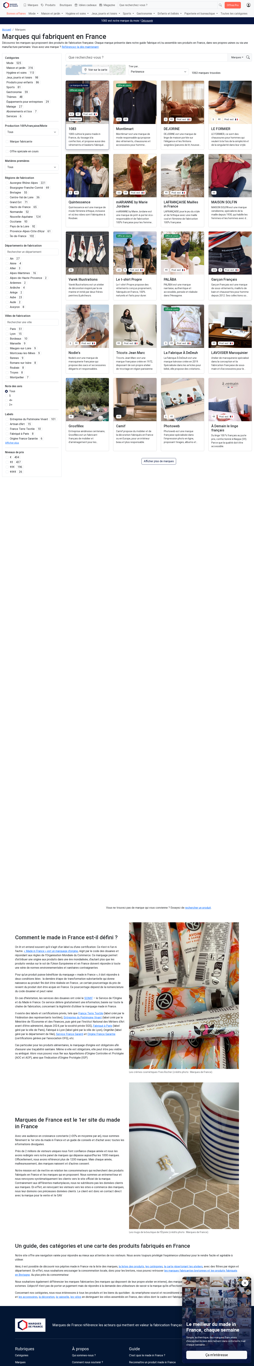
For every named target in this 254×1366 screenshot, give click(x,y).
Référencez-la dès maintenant (80, 47)
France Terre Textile (90, 1013)
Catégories (21, 1355)
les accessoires (27, 1297)
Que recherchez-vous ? (133, 5)
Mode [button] (32, 13)
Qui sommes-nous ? (84, 1355)
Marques (33, 5)
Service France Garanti (69, 1034)
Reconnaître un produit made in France (152, 1362)
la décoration (47, 1297)
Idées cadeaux (88, 5)
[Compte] (248, 5)
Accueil (6, 29)
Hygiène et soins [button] (76, 13)
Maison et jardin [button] (51, 13)
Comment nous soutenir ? (87, 1362)
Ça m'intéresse (216, 1355)
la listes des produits (131, 1266)
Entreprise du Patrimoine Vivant (83, 1017)
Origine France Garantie (101, 1034)
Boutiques (66, 5)
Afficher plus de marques (159, 461)
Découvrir (147, 20)
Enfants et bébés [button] (169, 13)
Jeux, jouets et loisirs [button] (104, 13)
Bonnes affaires (16, 13)
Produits (50, 5)
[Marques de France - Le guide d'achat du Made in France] (10, 5)
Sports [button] (127, 13)
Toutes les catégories (233, 13)
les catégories (154, 1266)
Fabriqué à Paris (102, 1025)
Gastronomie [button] (145, 13)
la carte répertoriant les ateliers (183, 1266)
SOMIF (88, 998)
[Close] (245, 1283)
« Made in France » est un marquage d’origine (51, 951)
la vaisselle (62, 1297)
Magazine (109, 5)
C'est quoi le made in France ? (147, 1355)
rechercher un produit (198, 907)
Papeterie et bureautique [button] (200, 13)
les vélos (75, 1297)
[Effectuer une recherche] (220, 5)
